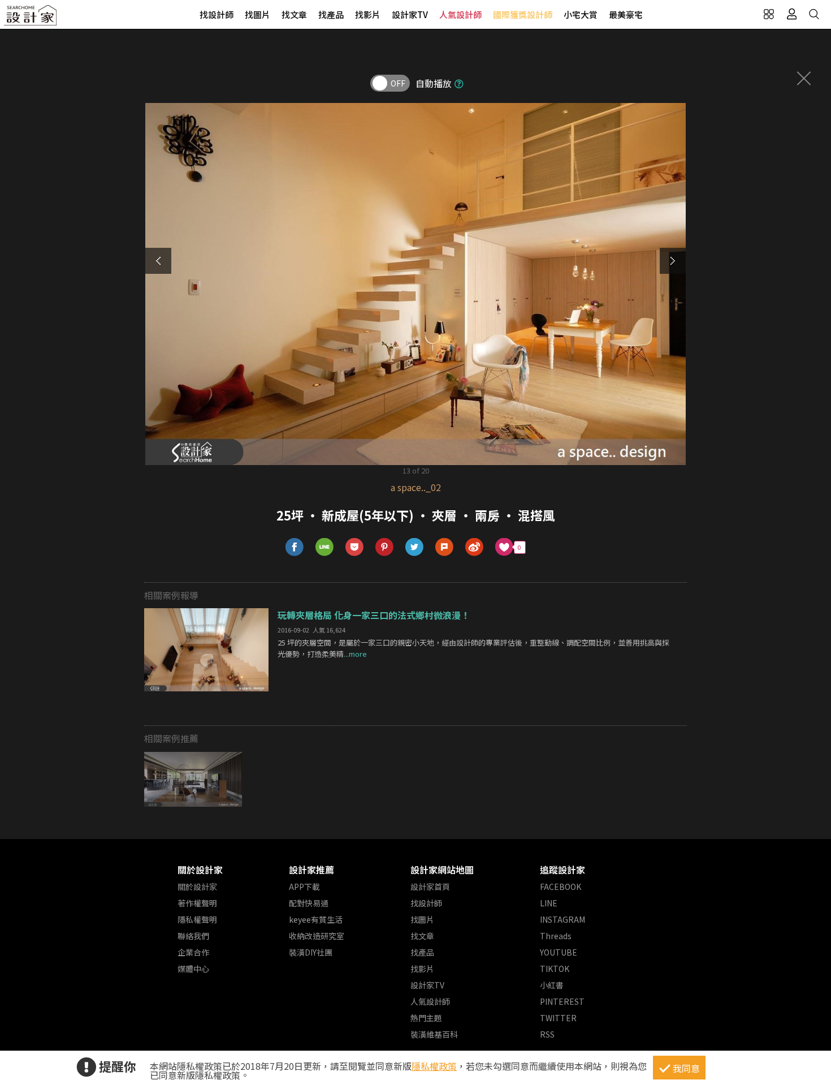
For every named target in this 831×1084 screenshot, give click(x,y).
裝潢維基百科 (434, 1034)
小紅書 (552, 985)
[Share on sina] (474, 547)
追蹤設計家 (562, 869)
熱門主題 (426, 1017)
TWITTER (558, 1017)
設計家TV (410, 14)
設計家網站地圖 (442, 869)
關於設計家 (200, 869)
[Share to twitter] (414, 547)
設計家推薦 (311, 869)
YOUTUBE (558, 952)
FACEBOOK (560, 886)
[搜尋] (814, 14)
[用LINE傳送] (324, 547)
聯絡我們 (193, 935)
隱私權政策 (434, 1066)
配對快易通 (308, 903)
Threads (556, 935)
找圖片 (257, 14)
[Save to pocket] (354, 547)
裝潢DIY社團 (310, 952)
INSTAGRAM (562, 919)
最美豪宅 (626, 14)
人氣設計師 (460, 14)
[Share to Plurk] (444, 547)
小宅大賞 (581, 14)
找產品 (331, 14)
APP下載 (304, 886)
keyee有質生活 (316, 919)
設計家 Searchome (31, 18)
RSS (547, 1034)
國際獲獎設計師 (522, 14)
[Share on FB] (294, 547)
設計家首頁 (430, 886)
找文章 (294, 14)
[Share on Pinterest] (384, 547)
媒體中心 (193, 968)
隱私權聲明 (197, 919)
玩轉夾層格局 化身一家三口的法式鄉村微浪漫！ (374, 615)
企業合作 (193, 952)
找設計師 (216, 14)
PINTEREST (562, 1001)
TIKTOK (554, 968)
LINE (548, 903)
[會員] (791, 14)
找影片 (367, 14)
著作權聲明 (197, 903)
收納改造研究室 (316, 935)
